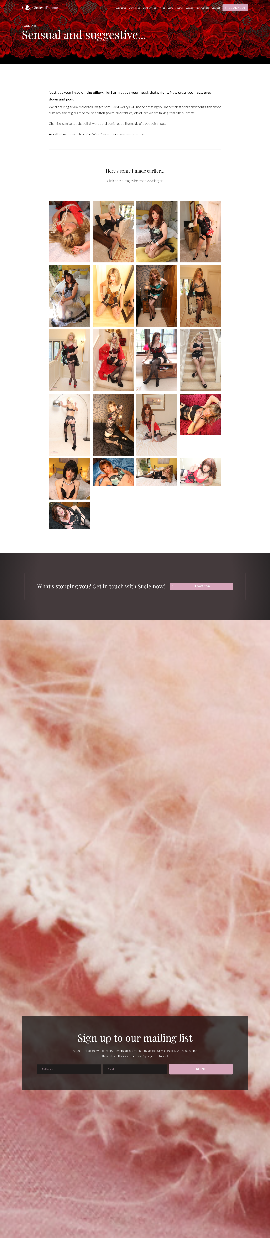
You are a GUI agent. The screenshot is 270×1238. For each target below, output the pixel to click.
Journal (179, 7)
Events (189, 7)
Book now (202, 586)
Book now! (237, 7)
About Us (121, 7)
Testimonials (202, 7)
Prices (162, 7)
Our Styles (134, 7)
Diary (170, 7)
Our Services (149, 7)
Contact (215, 7)
